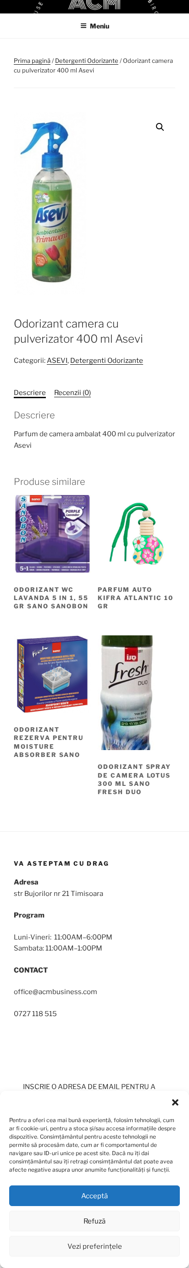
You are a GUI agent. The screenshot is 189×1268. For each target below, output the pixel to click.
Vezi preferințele (94, 1246)
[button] (175, 1102)
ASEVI (57, 360)
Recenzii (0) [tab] (72, 393)
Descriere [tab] (30, 393)
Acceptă (94, 1196)
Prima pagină (32, 60)
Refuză (94, 1221)
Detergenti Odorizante (86, 60)
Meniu (99, 26)
